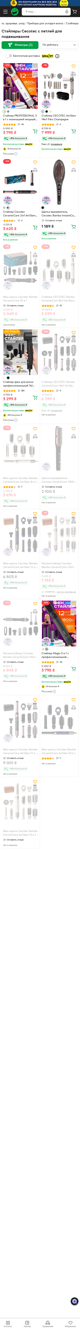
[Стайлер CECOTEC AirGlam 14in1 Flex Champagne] (59, 86)
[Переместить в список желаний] (35, 66)
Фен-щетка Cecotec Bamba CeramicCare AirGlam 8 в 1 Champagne (20, 480)
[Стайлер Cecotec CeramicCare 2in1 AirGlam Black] (20, 182)
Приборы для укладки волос (45, 23)
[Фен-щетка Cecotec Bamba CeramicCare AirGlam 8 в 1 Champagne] (20, 448)
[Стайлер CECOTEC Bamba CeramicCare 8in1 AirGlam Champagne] (59, 267)
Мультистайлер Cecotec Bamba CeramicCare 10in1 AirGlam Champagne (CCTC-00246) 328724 (20, 655)
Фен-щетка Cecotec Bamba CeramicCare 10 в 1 (20, 299)
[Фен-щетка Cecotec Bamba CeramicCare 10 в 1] (20, 267)
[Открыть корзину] (74, 12)
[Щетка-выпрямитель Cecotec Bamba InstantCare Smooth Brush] (59, 182)
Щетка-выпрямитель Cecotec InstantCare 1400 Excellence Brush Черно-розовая (58, 480)
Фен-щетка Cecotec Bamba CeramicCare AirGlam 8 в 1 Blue (59, 751)
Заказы (27, 1326)
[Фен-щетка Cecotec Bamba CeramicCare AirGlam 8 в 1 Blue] (59, 719)
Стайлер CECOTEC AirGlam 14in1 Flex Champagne (59, 118)
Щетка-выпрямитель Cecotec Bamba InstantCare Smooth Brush (59, 214)
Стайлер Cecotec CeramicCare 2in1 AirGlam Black (19, 214)
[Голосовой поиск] (67, 12)
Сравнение (47, 1326)
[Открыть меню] (5, 12)
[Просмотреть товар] (4, 111)
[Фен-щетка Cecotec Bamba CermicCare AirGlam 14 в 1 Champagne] (20, 801)
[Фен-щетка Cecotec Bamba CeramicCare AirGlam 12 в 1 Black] (20, 719)
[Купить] (35, 131)
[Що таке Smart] (57, 56)
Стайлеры (72, 23)
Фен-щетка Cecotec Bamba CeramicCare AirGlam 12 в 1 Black (20, 751)
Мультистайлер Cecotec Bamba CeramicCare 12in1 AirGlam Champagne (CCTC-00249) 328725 (59, 565)
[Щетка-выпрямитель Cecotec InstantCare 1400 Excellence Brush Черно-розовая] (59, 448)
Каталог (8, 1326)
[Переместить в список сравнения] (35, 74)
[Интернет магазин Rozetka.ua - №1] (15, 12)
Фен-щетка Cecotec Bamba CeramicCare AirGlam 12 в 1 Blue (20, 565)
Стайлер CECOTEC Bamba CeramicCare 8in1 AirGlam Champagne (58, 299)
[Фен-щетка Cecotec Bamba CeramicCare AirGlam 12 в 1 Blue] (20, 533)
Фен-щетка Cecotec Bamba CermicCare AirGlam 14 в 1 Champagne (20, 833)
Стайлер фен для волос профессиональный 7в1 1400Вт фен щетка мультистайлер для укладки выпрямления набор (18, 384)
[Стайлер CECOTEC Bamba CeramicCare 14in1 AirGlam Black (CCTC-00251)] (59, 352)
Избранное (70, 1326)
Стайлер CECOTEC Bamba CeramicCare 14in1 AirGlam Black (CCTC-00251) (58, 384)
